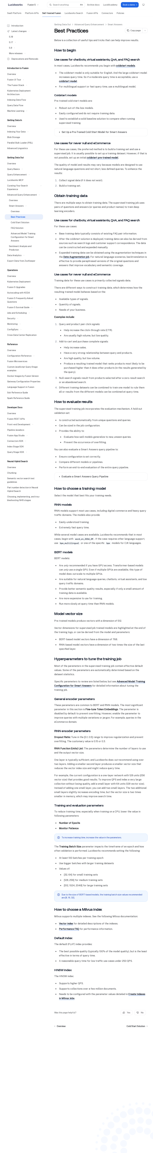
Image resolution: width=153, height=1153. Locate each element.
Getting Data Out (62, 24)
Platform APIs (32, 13)
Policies (120, 13)
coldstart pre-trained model (102, 157)
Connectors (107, 13)
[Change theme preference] (143, 4)
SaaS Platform (14, 13)
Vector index (66, 923)
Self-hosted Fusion (51, 13)
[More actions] (145, 30)
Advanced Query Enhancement (89, 24)
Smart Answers (115, 24)
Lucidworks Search (74, 13)
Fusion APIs (92, 13)
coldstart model (68, 81)
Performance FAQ (69, 929)
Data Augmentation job (76, 257)
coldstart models (125, 65)
